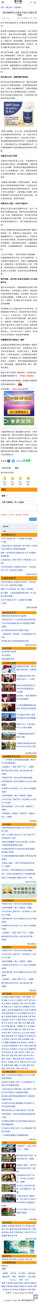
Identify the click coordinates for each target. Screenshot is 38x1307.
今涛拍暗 (11, 1226)
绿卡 (28, 1055)
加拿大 (11, 1029)
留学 (3, 1055)
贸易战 (19, 1000)
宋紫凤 (4, 1226)
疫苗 (16, 1007)
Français (16, 1293)
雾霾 (7, 1043)
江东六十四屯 (23, 1046)
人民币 (14, 1033)
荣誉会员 (15, 438)
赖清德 (8, 1017)
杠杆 (29, 1029)
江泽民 (18, 1020)
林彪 (22, 1062)
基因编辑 (12, 1043)
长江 (11, 1007)
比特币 (4, 1033)
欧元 (19, 1033)
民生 (33, 1055)
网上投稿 (32, 1277)
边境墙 (24, 1017)
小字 (34, 18)
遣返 (11, 1055)
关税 (19, 1017)
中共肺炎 (5, 997)
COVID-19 (12, 1000)
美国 (34, 1017)
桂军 (23, 1059)
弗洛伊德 (9, 1013)
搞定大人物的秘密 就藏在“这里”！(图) (17, 878)
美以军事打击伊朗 (9, 652)
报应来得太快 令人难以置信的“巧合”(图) (18, 1110)
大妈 (11, 1039)
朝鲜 (6, 1029)
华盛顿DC (23, 1290)
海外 (4, 1059)
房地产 (33, 1033)
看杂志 (33, 1283)
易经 (12, 1065)
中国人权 (28, 1259)
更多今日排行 (31, 882)
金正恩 (30, 1013)
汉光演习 (26, 1010)
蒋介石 (4, 1062)
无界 (35, 1286)
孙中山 (32, 1059)
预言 (4, 1068)
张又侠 (31, 1000)
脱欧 (16, 1029)
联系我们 (22, 1277)
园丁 (30, 1229)
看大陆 (9, 7)
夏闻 (11, 1229)
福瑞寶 (16, 1286)
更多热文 (32, 991)
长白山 (6, 1049)
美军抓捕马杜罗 (8, 659)
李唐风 (25, 1229)
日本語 (30, 1293)
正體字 (8, 1293)
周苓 (16, 1229)
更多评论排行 (31, 574)
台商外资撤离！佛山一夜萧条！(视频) (17, 796)
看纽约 (4, 1286)
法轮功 (6, 1046)
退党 (3, 1013)
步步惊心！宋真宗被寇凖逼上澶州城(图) (18, 870)
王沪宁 (12, 1020)
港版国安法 (18, 1010)
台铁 (21, 1003)
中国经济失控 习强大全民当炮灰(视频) (17, 778)
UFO (15, 1013)
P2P (3, 1043)
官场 (7, 1026)
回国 (20, 1055)
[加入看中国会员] (19, 415)
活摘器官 (15, 1003)
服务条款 (32, 1273)
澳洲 (14, 1059)
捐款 (14, 1277)
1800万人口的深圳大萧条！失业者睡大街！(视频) (25, 1189)
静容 (11, 1232)
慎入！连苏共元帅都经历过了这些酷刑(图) (19, 874)
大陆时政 (17, 7)
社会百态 (20, 1259)
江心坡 (20, 1049)
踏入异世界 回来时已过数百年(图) (15, 630)
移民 (28, 1052)
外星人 (13, 1068)
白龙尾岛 (13, 1049)
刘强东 (6, 1039)
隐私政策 (6, 1277)
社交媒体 (31, 1026)
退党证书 (23, 1286)
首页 (2, 7)
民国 (18, 1059)
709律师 (30, 1043)
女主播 (15, 1052)
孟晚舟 (14, 1017)
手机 (32, 1065)
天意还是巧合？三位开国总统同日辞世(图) (19, 620)
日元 (23, 1033)
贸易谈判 (5, 1020)
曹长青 (10, 1236)
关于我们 (22, 1273)
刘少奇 (27, 1062)
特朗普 (28, 997)
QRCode (19, 461)
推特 (21, 1280)
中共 (19, 1013)
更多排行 (32, 1139)
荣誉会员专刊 (9, 612)
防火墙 (19, 1043)
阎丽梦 (24, 1013)
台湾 (26, 1036)
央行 (20, 1029)
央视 (20, 1052)
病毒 (5, 1000)
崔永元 (24, 1020)
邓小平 (16, 1062)
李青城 (16, 1232)
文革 (22, 1068)
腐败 (28, 1023)
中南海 (30, 1020)
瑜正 (22, 1232)
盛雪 (34, 1229)
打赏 (25, 18)
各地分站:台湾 (8, 1290)
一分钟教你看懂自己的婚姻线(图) (15, 1135)
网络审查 (13, 1046)
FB (3, 1029)
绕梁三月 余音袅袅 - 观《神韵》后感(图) (17, 589)
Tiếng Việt (23, 1293)
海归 (12, 279)
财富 (11, 1036)
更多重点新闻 (31, 753)
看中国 (12, 1026)
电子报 (13, 1273)
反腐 (32, 1023)
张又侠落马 (6, 655)
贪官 (16, 1023)
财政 (7, 1036)
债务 (24, 1029)
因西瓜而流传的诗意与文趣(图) (14, 616)
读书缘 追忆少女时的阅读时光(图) (15, 641)
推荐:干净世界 (7, 1283)
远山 (7, 1229)
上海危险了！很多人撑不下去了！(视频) (18, 767)
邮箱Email (5, 1265)
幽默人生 (18, 1065)
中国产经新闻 (10, 373)
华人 (24, 1052)
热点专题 (7, 648)
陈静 (20, 1229)
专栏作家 (7, 1222)
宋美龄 (10, 1062)
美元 (33, 1029)
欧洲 (29, 1290)
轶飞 (3, 1229)
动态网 (30, 1286)
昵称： (5, 496)
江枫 (26, 1232)
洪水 (20, 1007)
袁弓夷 (10, 1010)
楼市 (3, 1036)
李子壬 (31, 1232)
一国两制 (19, 1026)
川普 (23, 997)
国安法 (6, 1007)
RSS (27, 1280)
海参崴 (21, 1036)
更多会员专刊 (31, 645)
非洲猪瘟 (26, 1039)
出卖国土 (7, 1003)
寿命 (18, 1068)
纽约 (16, 1290)
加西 (33, 1290)
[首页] (18, 3)
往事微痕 (26, 1007)
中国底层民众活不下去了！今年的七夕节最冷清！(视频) (25, 1178)
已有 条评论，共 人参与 (13, 502)
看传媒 (10, 1286)
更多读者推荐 (31, 607)
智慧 (24, 1065)
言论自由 (7, 1052)
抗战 (27, 1059)
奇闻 (8, 1068)
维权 (24, 1043)
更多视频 (32, 1219)
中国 (4, 52)
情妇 (20, 1023)
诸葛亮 (6, 1065)
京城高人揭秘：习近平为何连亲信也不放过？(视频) (26, 1168)
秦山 (7, 1232)
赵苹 (3, 1232)
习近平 (25, 1000)
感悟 (28, 1065)
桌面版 (5, 1273)
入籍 (24, 1055)
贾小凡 (22, 1226)
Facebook (13, 1280)
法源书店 (27, 1283)
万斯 (29, 1017)
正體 (31, 2)
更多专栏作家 (31, 1239)
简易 (17, 1226)
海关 (7, 1055)
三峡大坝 (27, 1003)
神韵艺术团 (18, 1283)
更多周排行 (31, 944)
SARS (26, 1049)
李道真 (28, 1226)
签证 (16, 1055)
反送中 (10, 1023)
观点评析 (13, 1259)
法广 (25, 1026)
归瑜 (33, 1226)
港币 (28, 1033)
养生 (26, 1068)
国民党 (33, 1010)
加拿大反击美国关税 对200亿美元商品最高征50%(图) (25, 688)
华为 (24, 1023)
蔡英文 (31, 1036)
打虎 (3, 1026)
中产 (16, 1036)
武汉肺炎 (16, 997)
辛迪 (15, 1236)
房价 (16, 1039)
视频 (5, 1142)
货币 (9, 1033)
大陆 (32, 1039)
